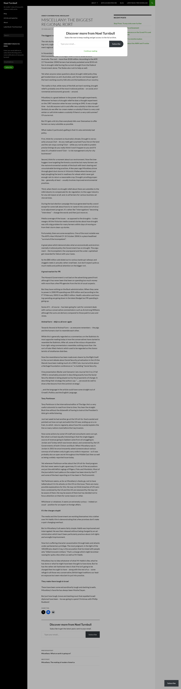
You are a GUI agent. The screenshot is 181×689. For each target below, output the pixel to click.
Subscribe (116, 44)
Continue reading (90, 51)
